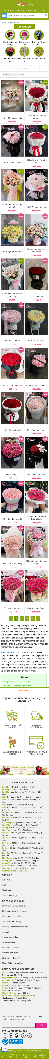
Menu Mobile (4, 15)
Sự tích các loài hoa (10, 947)
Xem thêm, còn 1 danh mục (23, 68)
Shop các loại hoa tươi (11, 958)
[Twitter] (11, 1035)
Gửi (41, 1025)
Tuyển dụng (7, 885)
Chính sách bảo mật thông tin (14, 905)
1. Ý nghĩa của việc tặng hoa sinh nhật (16, 682)
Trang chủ (3, 22)
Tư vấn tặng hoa (8, 942)
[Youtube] (29, 1035)
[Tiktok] (17, 1035)
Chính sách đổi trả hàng (11, 921)
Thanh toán (32, 10)
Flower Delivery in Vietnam (12, 963)
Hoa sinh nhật (15, 22)
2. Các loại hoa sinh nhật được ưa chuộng (17, 686)
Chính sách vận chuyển (11, 916)
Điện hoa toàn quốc (10, 952)
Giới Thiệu (20, 10)
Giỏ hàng (9, 10)
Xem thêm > (24, 691)
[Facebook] (5, 1035)
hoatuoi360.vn (20, 1051)
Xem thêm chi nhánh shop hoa (15, 870)
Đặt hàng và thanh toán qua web (15, 926)
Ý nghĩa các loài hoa (10, 937)
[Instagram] (23, 1035)
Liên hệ (42, 10)
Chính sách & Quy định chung (14, 911)
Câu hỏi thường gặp (10, 895)
